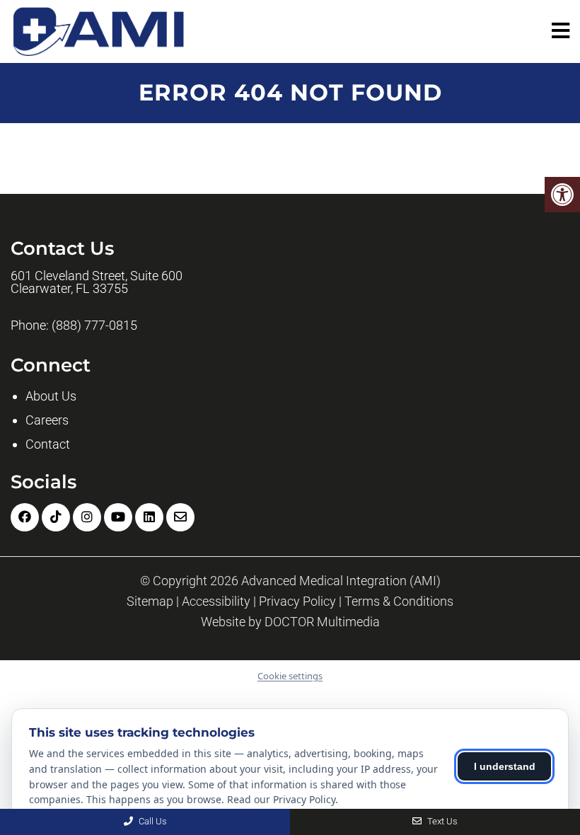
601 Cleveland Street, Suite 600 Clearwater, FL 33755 (96, 282)
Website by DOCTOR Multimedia (290, 622)
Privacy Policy (297, 601)
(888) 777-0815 (94, 325)
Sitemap (150, 601)
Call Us (152, 821)
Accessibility (216, 601)
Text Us (441, 821)
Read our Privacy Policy (281, 799)
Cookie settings (290, 675)
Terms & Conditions (398, 601)
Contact (47, 444)
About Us (50, 395)
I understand (504, 766)
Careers (47, 420)
